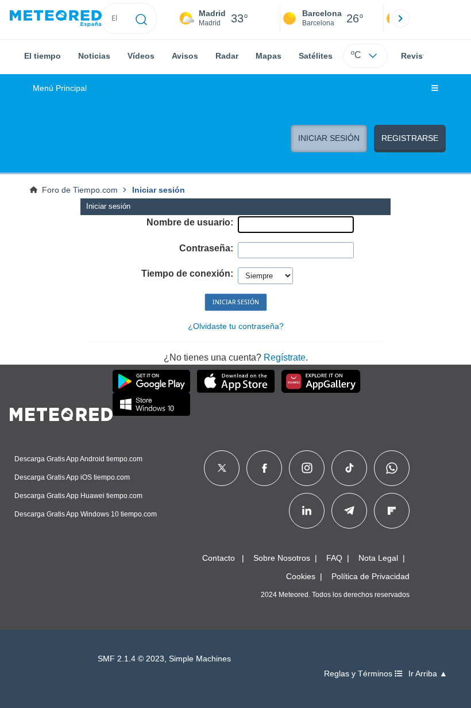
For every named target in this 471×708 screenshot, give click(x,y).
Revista (415, 55)
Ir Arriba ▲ (427, 673)
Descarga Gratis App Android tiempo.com (78, 459)
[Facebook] (264, 468)
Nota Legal (378, 557)
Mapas (268, 55)
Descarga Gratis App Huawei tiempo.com (78, 496)
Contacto (218, 557)
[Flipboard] (392, 511)
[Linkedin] (306, 511)
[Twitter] (222, 468)
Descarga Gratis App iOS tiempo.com (72, 477)
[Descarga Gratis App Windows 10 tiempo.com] (151, 404)
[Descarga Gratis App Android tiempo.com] (151, 381)
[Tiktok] (349, 468)
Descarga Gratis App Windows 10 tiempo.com (85, 514)
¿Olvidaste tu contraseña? (236, 326)
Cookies (300, 576)
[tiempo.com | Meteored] (61, 412)
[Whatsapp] (391, 468)
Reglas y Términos (359, 673)
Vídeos (141, 55)
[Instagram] (307, 468)
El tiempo (42, 55)
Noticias (94, 55)
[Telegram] (349, 511)
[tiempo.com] (56, 19)
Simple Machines (200, 659)
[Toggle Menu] (434, 88)
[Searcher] (141, 18)
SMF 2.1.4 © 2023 (131, 659)
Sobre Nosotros (281, 557)
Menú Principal (60, 88)
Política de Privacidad (370, 576)
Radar (226, 55)
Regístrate (285, 357)
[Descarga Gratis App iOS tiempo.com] (236, 381)
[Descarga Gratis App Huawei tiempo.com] (321, 381)
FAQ (334, 557)
